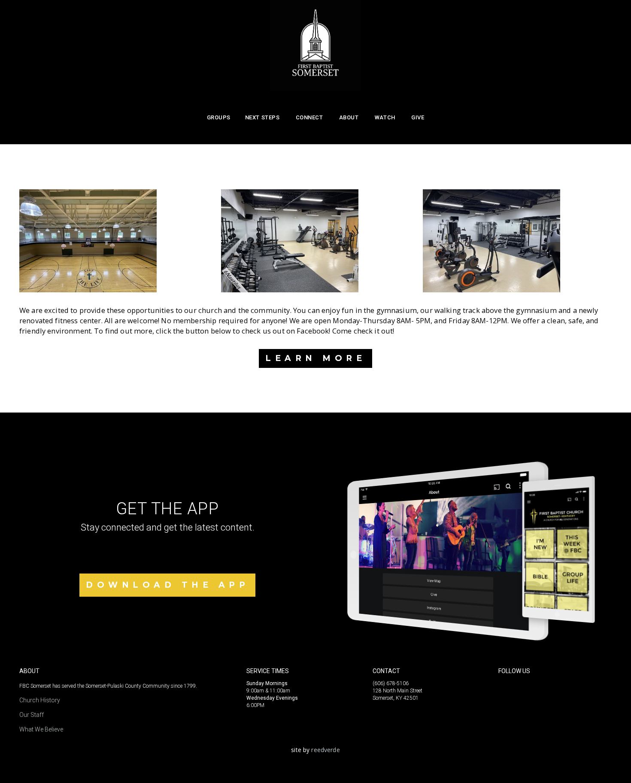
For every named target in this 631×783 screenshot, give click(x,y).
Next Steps (263, 117)
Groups (219, 117)
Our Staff (31, 714)
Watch (386, 117)
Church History (39, 700)
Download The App (167, 585)
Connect (310, 117)
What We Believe (41, 729)
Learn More (315, 358)
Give (417, 117)
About (349, 117)
